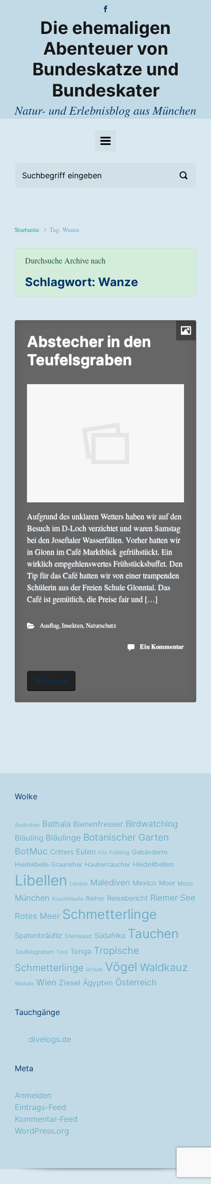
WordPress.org (42, 1131)
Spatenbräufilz (38, 935)
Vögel (121, 966)
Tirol (62, 952)
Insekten (72, 625)
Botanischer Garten (126, 837)
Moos (185, 883)
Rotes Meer (37, 916)
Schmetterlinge (109, 914)
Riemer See (172, 897)
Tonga (80, 951)
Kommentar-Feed (46, 1119)
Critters (62, 852)
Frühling (119, 853)
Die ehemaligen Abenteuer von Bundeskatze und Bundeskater (105, 59)
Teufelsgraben (34, 952)
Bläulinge (63, 838)
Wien (46, 982)
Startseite (27, 229)
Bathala (56, 824)
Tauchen (153, 933)
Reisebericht (127, 898)
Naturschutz (101, 625)
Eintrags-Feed (40, 1107)
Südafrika (109, 935)
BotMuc (31, 851)
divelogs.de (49, 1039)
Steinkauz (78, 936)
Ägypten (98, 982)
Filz (102, 853)
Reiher (95, 898)
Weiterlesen (51, 680)
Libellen (41, 880)
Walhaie (24, 984)
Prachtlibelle (67, 899)
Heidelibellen (153, 864)
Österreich (136, 982)
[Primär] (105, 141)
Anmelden (33, 1095)
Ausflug (49, 625)
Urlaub (94, 969)
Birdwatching (152, 824)
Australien (27, 825)
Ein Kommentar (162, 646)
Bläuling (29, 838)
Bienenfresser (98, 824)
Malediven (110, 883)
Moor (167, 883)
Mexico (144, 883)
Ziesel (69, 982)
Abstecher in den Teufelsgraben (89, 350)
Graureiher (66, 864)
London (79, 884)
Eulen (86, 851)
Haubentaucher (108, 864)
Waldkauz (164, 967)
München (32, 898)
